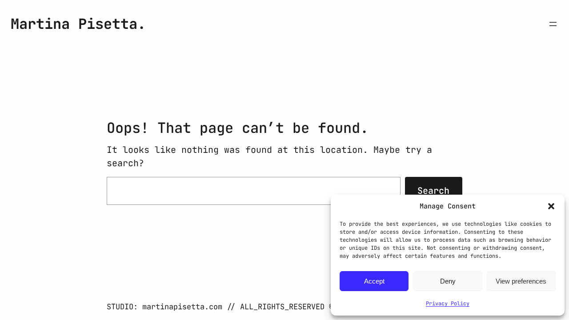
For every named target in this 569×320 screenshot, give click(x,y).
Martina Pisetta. (78, 23)
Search (433, 190)
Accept (374, 281)
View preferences (521, 281)
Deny (448, 281)
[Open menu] (553, 24)
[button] (551, 206)
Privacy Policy (447, 303)
